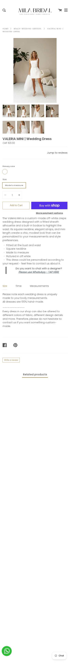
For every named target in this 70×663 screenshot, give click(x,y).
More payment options (49, 213)
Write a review (11, 360)
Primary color (9, 166)
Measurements (39, 286)
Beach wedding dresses (27, 28)
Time (19, 286)
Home (6, 28)
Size (4, 179)
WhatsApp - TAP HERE (46, 272)
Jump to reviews (57, 152)
